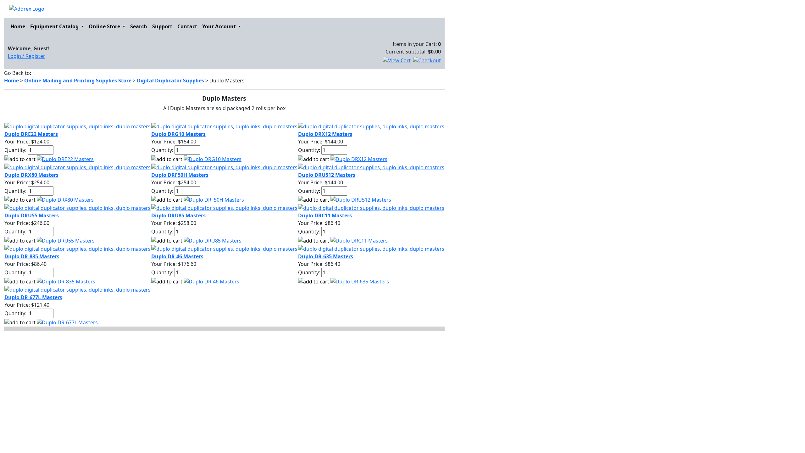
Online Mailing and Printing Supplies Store (77, 80)
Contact (187, 26)
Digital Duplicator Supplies (170, 80)
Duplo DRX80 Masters (31, 174)
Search (138, 26)
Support (162, 26)
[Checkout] (427, 60)
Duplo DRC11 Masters (325, 215)
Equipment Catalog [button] (55, 26)
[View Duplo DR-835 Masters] (66, 280)
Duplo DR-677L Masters (33, 297)
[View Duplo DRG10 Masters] (213, 158)
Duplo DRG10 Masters (178, 134)
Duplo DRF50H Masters (179, 174)
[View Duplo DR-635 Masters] (359, 280)
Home (17, 26)
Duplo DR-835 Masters (31, 256)
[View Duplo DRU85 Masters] (213, 240)
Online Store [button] (105, 26)
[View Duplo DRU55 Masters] (66, 240)
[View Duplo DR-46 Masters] (211, 280)
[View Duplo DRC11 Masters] (359, 240)
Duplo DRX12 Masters (325, 134)
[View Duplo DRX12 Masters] (358, 158)
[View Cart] (397, 60)
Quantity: (15, 150)
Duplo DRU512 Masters (326, 174)
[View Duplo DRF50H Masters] (214, 199)
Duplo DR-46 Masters (177, 256)
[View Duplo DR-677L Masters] (67, 321)
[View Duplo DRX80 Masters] (65, 199)
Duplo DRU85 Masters (178, 215)
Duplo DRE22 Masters (31, 134)
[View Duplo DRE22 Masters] (65, 158)
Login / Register (26, 56)
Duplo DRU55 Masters (31, 215)
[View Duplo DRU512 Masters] (360, 199)
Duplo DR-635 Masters (325, 256)
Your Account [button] (219, 26)
